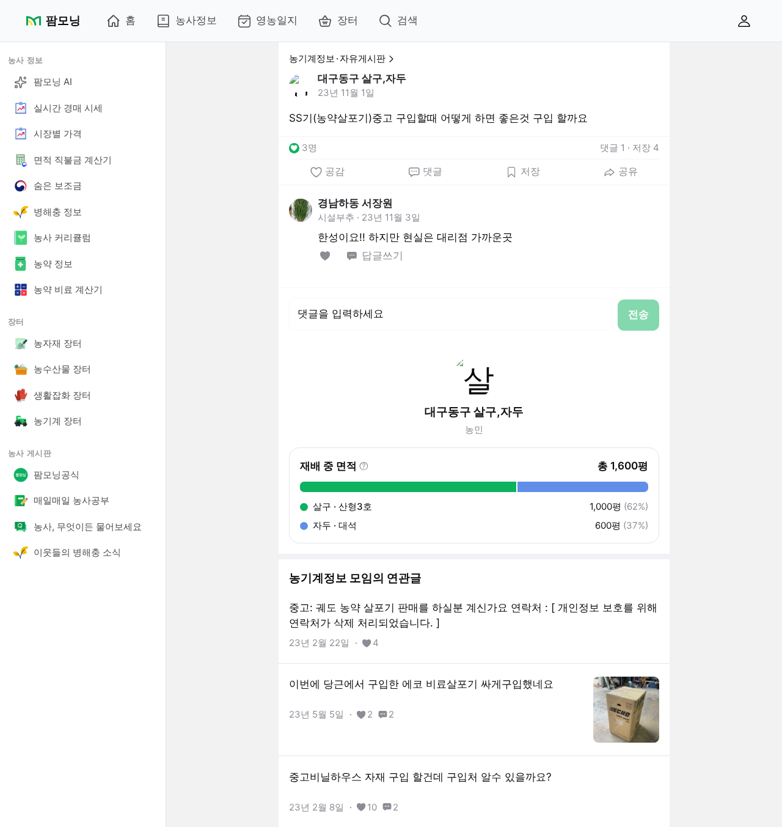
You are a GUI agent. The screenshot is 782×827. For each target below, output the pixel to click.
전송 (638, 314)
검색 (407, 20)
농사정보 (196, 20)
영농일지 (277, 20)
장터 (347, 20)
